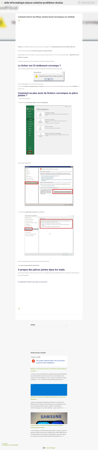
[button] (19, 21)
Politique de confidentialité (10, 445)
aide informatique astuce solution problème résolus (33, 2)
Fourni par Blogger (50, 448)
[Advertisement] (49, 35)
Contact (5, 443)
